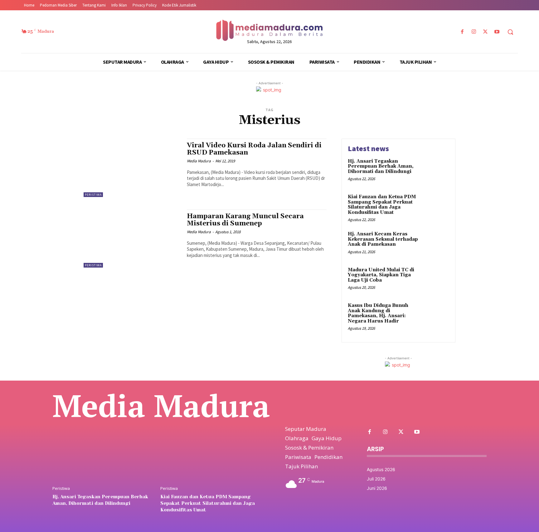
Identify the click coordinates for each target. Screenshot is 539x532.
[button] (510, 31)
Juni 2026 (377, 488)
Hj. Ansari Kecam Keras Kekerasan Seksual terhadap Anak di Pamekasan (383, 239)
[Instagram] (473, 32)
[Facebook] (462, 32)
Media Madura (199, 161)
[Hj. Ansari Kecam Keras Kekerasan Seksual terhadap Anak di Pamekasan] (436, 243)
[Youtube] (497, 32)
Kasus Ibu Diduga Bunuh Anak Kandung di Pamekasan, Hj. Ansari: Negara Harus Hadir (378, 313)
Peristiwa (93, 195)
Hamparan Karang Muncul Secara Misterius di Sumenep (245, 220)
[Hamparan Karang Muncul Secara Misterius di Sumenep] (132, 238)
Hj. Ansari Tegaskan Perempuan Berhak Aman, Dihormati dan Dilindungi (381, 166)
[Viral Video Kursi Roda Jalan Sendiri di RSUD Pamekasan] (132, 168)
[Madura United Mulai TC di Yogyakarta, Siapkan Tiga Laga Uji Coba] (436, 279)
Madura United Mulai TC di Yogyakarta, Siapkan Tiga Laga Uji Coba (381, 275)
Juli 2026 (376, 478)
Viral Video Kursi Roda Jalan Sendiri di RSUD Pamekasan (254, 149)
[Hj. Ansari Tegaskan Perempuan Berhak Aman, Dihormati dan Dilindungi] (436, 171)
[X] (485, 32)
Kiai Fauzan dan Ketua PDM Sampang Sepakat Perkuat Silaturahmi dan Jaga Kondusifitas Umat (382, 204)
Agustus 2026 (381, 469)
